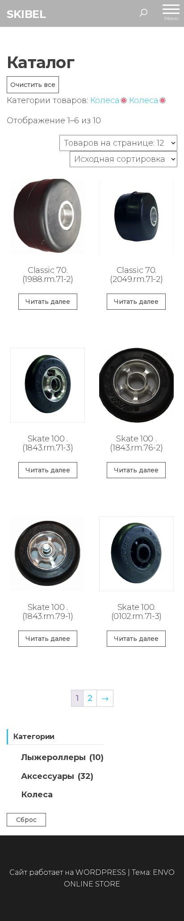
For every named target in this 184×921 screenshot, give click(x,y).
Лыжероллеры (62, 757)
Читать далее (47, 302)
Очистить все (32, 85)
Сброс (26, 820)
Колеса (37, 795)
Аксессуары (57, 776)
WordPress (100, 872)
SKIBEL (26, 14)
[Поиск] (143, 12)
